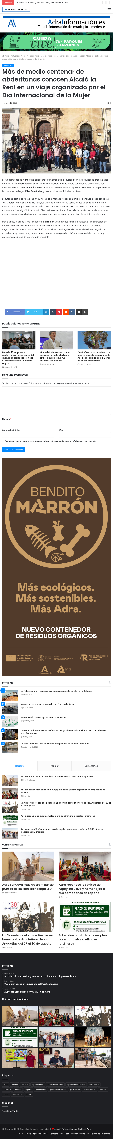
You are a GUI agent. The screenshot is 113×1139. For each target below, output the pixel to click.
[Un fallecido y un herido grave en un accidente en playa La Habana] (10, 695)
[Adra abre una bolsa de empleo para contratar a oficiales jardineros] (10, 820)
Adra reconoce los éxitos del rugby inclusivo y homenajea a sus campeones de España (63, 791)
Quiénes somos (40, 1134)
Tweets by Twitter (10, 1111)
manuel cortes (89, 1089)
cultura (18, 1089)
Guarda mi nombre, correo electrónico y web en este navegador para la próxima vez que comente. (51, 441)
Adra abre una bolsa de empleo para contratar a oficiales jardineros (58, 815)
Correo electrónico (11, 430)
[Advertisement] (56, 276)
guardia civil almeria (58, 1089)
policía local (17, 1094)
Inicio (6, 56)
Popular (54, 765)
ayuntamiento (37, 1084)
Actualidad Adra (18, 56)
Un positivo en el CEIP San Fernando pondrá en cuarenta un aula (55, 743)
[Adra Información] (16, 9)
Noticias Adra (33, 56)
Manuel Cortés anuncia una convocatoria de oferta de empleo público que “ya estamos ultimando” (55, 356)
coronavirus (94, 1084)
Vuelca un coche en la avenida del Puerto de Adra (47, 704)
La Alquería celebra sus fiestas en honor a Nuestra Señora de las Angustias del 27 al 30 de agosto (66, 804)
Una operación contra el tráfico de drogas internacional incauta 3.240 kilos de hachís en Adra (63, 732)
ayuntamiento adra (55, 1084)
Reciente (20, 765)
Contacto (54, 1134)
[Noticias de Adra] (56, 23)
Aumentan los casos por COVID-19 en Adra (44, 717)
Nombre (6, 419)
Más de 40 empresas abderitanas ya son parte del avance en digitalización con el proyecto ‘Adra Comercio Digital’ (18, 358)
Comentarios (91, 765)
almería (25, 1084)
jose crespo (75, 1089)
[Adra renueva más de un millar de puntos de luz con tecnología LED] (10, 780)
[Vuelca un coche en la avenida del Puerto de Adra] (10, 708)
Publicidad (64, 1134)
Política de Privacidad (100, 1134)
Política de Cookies (80, 1134)
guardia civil (41, 1089)
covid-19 (7, 1089)
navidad (103, 1089)
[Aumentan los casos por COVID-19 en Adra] (10, 721)
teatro (28, 1094)
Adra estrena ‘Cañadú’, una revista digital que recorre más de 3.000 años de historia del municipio (60, 2)
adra (6, 1084)
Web (61, 430)
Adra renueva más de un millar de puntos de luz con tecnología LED (57, 776)
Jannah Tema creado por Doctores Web (72, 1129)
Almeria (15, 1084)
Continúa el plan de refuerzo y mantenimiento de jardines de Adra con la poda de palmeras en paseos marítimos (94, 356)
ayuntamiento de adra (76, 1084)
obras (6, 1094)
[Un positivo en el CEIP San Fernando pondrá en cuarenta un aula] (10, 747)
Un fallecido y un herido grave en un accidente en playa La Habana (56, 691)
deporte (28, 1089)
